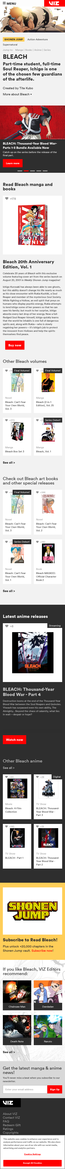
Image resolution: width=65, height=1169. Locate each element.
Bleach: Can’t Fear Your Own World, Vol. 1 (15, 576)
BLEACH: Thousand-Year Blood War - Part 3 (47, 812)
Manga (19, 49)
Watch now (14, 740)
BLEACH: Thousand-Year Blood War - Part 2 (47, 861)
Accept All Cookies (32, 1163)
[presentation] (17, 382)
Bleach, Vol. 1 (43, 451)
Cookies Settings (32, 1154)
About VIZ (10, 1114)
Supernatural (10, 44)
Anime (38, 49)
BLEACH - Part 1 (14, 857)
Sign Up (54, 1089)
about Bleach (16, 94)
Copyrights (10, 1133)
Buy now (14, 345)
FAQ (6, 1121)
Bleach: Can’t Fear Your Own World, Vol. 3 (15, 405)
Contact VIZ (11, 1117)
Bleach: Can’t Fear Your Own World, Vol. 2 (46, 527)
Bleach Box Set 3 (14, 451)
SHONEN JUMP (13, 39)
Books (28, 49)
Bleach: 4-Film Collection (13, 810)
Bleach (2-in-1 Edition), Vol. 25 (45, 403)
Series (47, 49)
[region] (32, 1152)
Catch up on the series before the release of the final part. (30, 154)
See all (9, 462)
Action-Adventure (37, 39)
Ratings (8, 1129)
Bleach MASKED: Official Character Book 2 (46, 576)
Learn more (12, 163)
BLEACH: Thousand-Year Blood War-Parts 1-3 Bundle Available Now (30, 145)
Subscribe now (42, 950)
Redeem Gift (12, 1125)
